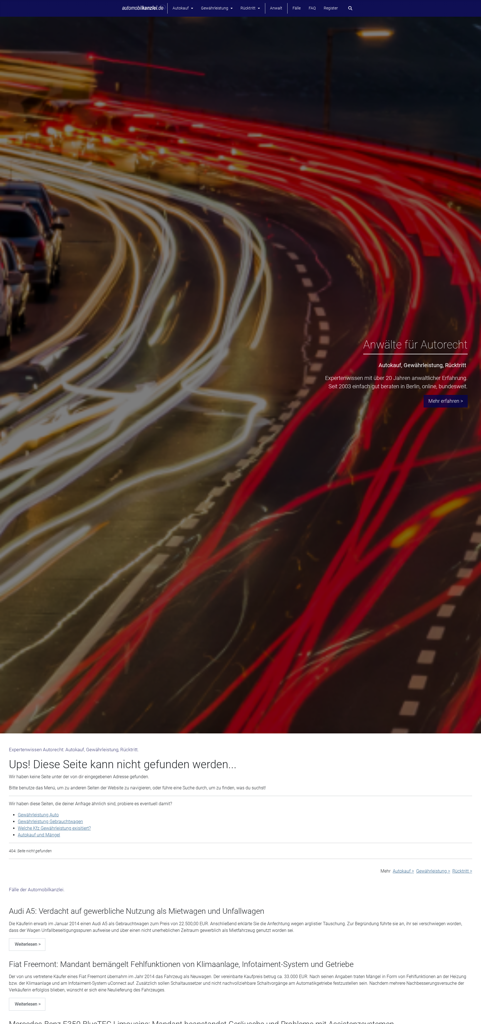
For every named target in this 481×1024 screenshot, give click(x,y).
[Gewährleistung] (230, 8)
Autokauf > (403, 871)
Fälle (297, 8)
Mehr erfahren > (445, 401)
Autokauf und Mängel (39, 835)
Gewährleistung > (433, 871)
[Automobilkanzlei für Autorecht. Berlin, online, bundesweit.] (144, 8)
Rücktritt (248, 8)
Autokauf (181, 8)
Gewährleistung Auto (38, 814)
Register (331, 8)
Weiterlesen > (27, 944)
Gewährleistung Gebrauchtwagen (50, 821)
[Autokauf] (191, 8)
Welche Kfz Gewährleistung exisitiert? (54, 828)
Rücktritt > (462, 871)
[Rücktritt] (258, 8)
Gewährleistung (214, 8)
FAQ (312, 8)
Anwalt (276, 8)
